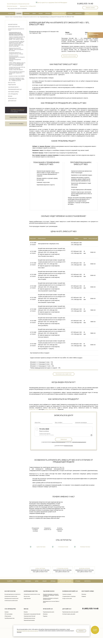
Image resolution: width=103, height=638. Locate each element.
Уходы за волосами (67, 598)
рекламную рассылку (68, 445)
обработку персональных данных (58, 442)
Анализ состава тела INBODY (17, 76)
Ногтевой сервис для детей (68, 614)
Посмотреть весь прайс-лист (64, 374)
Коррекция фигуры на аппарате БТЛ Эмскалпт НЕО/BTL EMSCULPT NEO (16, 34)
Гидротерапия (12, 84)
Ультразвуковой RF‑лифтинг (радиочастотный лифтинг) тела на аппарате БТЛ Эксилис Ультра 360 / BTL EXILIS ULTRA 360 (16, 44)
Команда (27, 13)
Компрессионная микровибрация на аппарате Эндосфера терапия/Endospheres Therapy (17, 58)
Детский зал (12, 100)
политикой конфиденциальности (79, 442)
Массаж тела (11, 82)
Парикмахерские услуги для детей (70, 612)
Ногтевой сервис (13, 91)
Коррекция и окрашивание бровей (32, 614)
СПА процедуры (13, 94)
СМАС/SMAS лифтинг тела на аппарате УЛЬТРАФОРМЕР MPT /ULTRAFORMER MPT (17, 64)
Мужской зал (12, 98)
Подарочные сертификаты (18, 117)
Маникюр (84, 594)
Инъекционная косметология (11, 598)
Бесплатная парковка (16, 123)
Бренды (47, 13)
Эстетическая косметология (11, 600)
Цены (34, 13)
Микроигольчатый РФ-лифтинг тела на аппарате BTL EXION (16, 49)
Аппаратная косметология (11, 596)
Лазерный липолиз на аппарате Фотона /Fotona (16, 53)
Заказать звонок (90, 7)
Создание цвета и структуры (69, 596)
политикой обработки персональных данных (27, 630)
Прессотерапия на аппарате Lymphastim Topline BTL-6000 (17, 73)
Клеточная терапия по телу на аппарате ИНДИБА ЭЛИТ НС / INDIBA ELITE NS (16, 79)
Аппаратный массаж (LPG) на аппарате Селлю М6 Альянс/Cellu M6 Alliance (17, 68)
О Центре (11, 13)
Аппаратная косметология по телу (31, 16)
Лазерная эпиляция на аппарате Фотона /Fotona (50, 599)
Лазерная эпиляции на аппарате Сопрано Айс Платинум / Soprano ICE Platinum (51, 595)
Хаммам (6, 612)
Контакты (78, 13)
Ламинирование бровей (29, 616)
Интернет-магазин (59, 13)
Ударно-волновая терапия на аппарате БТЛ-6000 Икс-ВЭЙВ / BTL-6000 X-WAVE (17, 38)
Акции (41, 13)
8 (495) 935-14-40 (85, 3)
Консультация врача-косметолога (12, 594)
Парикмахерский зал (15, 89)
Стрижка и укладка (66, 594)
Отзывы (70, 13)
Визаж (10, 96)
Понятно (81, 630)
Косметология (12, 24)
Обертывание (8, 616)
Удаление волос (13, 87)
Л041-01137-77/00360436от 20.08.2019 (18, 111)
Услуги (19, 13)
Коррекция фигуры (17, 16)
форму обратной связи (50, 409)
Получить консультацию (69, 56)
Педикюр (84, 596)
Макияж (26, 612)
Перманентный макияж (29, 620)
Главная (7, 16)
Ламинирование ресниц (29, 618)
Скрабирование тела (9, 618)
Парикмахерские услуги (48, 612)
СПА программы (8, 614)
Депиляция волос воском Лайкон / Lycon (51, 602)
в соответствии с (64, 442)
